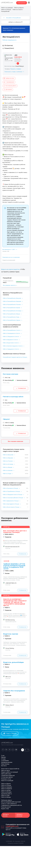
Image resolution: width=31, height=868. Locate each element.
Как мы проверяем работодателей (11, 802)
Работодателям (21, 2)
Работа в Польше (6, 785)
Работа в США (5, 795)
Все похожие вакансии (15, 441)
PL (28, 749)
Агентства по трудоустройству (10, 768)
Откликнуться (22, 388)
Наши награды (5, 764)
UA (25, 749)
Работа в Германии (6, 787)
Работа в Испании (6, 792)
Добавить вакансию (19, 815)
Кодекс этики (5, 808)
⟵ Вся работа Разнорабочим (12, 17)
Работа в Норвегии (6, 788)
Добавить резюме (6, 815)
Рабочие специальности (9, 40)
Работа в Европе (6, 783)
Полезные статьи (6, 779)
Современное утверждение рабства (11, 805)
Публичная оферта (6, 800)
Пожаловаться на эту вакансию (11, 257)
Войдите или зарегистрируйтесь (10, 269)
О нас (2, 755)
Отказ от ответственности (9, 803)
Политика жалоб (6, 807)
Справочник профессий (8, 775)
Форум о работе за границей (9, 772)
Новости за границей (7, 780)
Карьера (3, 757)
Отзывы (3, 759)
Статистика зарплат (7, 777)
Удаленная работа (6, 793)
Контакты (4, 765)
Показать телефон (15, 69)
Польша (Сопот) (9, 48)
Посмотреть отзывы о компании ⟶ (14, 71)
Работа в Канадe (6, 797)
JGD (15, 55)
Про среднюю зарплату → (10, 285)
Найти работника (6, 773)
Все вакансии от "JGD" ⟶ (9, 249)
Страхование (5, 760)
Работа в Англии (6, 790)
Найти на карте (5, 770)
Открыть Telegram (10, 733)
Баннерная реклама (6, 762)
